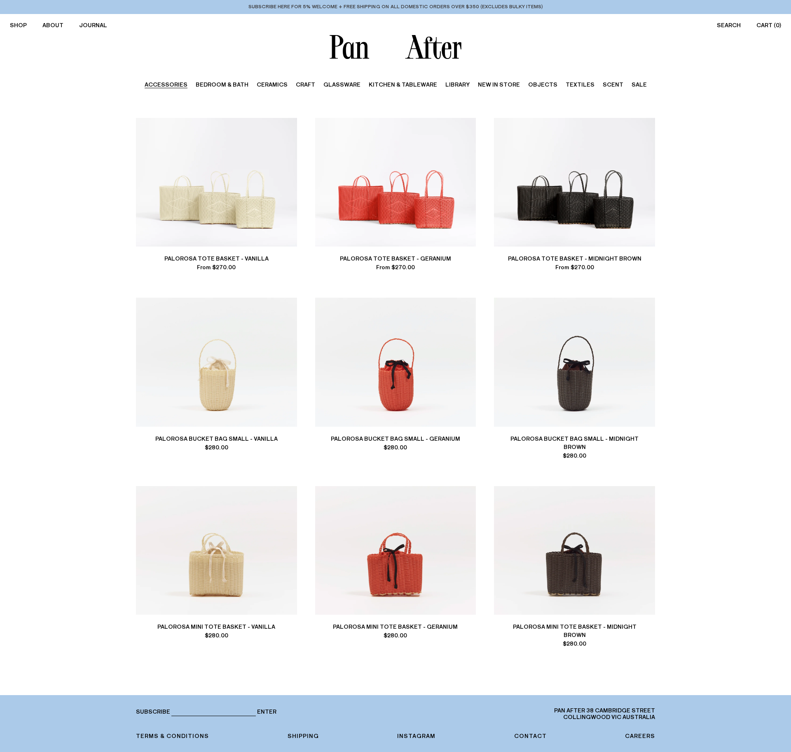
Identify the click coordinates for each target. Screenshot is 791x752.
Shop (18, 25)
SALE (639, 84)
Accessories (166, 84)
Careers (640, 736)
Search (729, 25)
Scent (613, 84)
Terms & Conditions (172, 736)
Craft (305, 84)
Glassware (341, 84)
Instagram (416, 736)
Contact (530, 736)
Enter (266, 712)
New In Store (499, 84)
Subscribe (153, 711)
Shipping (303, 736)
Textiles (580, 84)
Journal (93, 25)
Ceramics (272, 84)
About (52, 25)
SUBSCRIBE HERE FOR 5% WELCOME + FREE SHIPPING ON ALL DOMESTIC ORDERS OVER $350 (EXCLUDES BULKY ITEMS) (395, 6)
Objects (542, 84)
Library (457, 84)
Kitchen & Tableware (403, 84)
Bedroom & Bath (222, 84)
